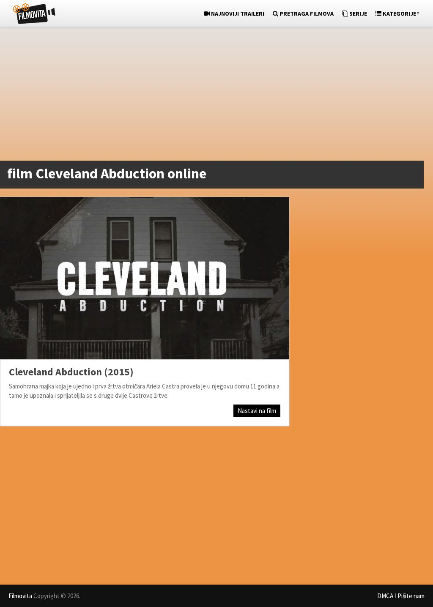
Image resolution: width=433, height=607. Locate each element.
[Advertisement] (212, 95)
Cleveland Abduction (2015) (71, 371)
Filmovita (20, 596)
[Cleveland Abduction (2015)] (144, 278)
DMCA (385, 596)
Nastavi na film (257, 411)
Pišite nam (411, 596)
